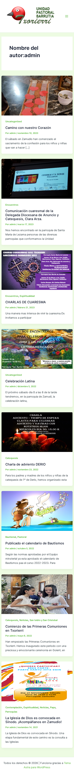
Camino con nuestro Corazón (28, 128)
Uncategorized (13, 121)
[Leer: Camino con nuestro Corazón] (37, 95)
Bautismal (10, 537)
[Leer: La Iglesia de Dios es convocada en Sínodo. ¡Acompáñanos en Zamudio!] (37, 681)
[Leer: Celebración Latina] (37, 348)
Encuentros (11, 204)
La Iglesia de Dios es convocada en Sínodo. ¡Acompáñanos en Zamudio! (33, 720)
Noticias (23, 620)
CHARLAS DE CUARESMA (25, 302)
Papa (53, 707)
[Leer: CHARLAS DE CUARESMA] (37, 269)
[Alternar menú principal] (66, 16)
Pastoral (21, 537)
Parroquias (11, 711)
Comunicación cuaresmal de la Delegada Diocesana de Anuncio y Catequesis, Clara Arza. (32, 215)
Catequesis (11, 458)
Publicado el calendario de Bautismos (34, 543)
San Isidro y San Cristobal (43, 620)
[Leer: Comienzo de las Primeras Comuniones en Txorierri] (37, 594)
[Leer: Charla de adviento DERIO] (37, 432)
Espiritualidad (27, 296)
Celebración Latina (20, 381)
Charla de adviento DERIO (25, 464)
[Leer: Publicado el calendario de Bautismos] (37, 510)
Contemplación (13, 707)
